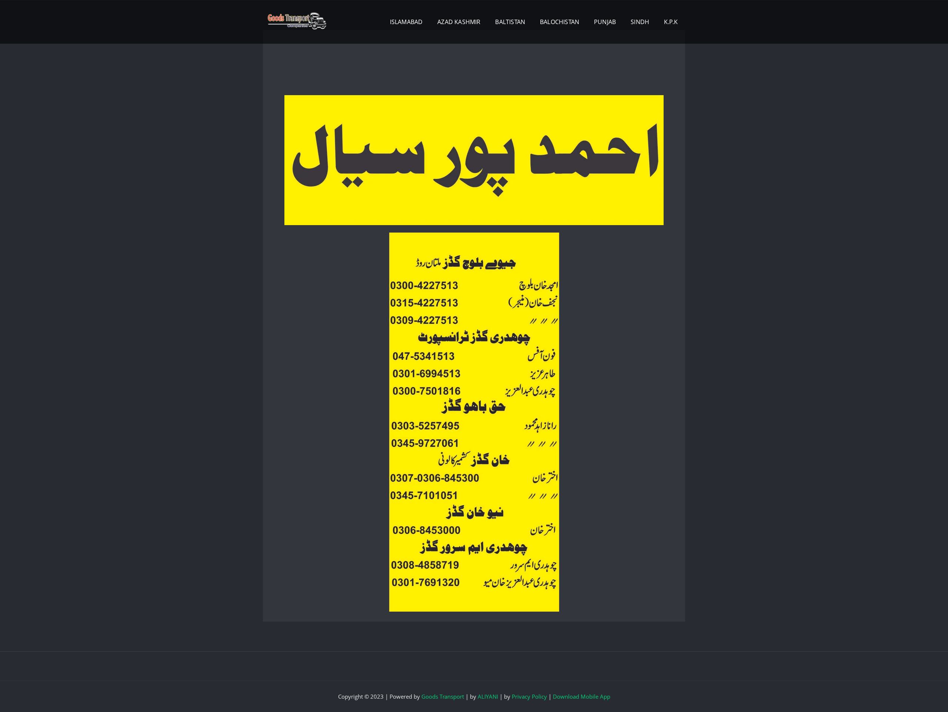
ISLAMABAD (406, 22)
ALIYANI (488, 696)
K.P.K (671, 22)
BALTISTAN (510, 22)
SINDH (640, 22)
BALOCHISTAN (559, 22)
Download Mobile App (581, 696)
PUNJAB (605, 22)
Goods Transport (442, 696)
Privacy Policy (529, 696)
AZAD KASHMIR (458, 22)
